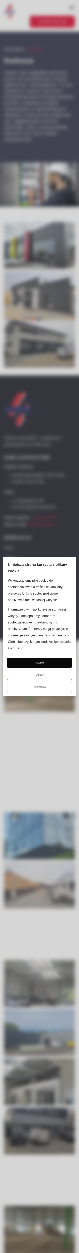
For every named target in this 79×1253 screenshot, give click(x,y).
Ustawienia (39, 687)
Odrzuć (40, 674)
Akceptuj (39, 662)
